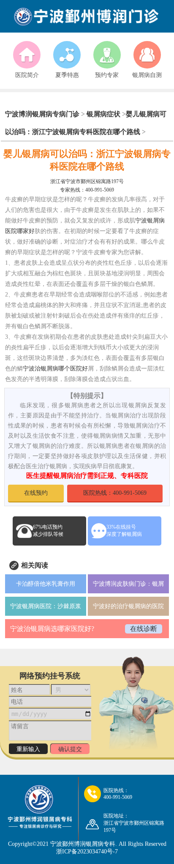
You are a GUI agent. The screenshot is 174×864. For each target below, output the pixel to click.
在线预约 (36, 493)
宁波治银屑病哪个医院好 (55, 368)
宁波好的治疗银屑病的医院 (128, 606)
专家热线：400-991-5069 (87, 190)
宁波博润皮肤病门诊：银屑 (128, 584)
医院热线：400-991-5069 (115, 493)
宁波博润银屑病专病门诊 (43, 114)
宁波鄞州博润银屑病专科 (82, 844)
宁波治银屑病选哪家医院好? (52, 628)
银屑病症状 (103, 114)
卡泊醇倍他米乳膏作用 (45, 584)
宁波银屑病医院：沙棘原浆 (45, 606)
